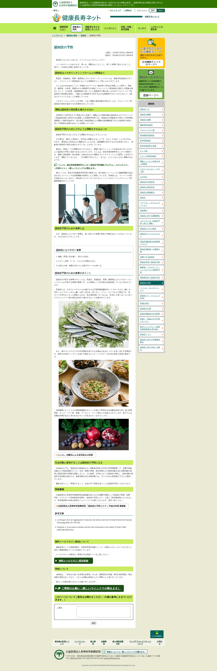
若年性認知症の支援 (148, 146)
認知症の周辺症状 (147, 187)
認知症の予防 (145, 283)
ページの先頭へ (157, 636)
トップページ (55, 28)
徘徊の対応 (144, 303)
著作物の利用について (62, 643)
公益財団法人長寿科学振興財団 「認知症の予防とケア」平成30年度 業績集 (91, 506)
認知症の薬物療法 (147, 192)
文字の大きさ (142, 11)
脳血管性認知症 (146, 125)
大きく (161, 10)
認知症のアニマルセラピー (150, 235)
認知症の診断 (145, 120)
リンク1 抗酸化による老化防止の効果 (75, 455)
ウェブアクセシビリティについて (140, 643)
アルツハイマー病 (147, 130)
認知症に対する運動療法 (150, 216)
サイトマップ (115, 10)
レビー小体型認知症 (148, 156)
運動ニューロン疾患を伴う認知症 (150, 162)
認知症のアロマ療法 (148, 229)
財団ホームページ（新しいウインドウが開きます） (126, 652)
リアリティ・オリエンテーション (150, 204)
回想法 (142, 198)
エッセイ (142, 28)
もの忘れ (143, 177)
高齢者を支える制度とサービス (92, 28)
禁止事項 (93, 643)
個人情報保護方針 (117, 643)
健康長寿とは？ (64, 28)
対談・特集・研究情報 (127, 28)
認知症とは (144, 109)
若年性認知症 (145, 141)
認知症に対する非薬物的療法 (150, 341)
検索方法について (152, 17)
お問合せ (128, 10)
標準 (153, 10)
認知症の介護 (145, 309)
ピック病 (143, 151)
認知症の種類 (145, 114)
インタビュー (110, 28)
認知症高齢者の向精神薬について (150, 243)
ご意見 (59, 608)
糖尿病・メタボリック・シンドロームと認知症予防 (150, 269)
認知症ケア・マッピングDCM (150, 297)
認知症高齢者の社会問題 (150, 314)
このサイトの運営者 (157, 28)
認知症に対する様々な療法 (150, 348)
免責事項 (104, 643)
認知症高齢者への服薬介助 (150, 250)
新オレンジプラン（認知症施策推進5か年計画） (150, 328)
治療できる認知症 (147, 257)
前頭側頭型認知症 (147, 135)
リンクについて (79, 643)
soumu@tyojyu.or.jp (112, 658)
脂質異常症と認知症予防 (150, 278)
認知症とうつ (145, 334)
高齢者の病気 (77, 28)
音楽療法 (143, 211)
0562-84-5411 (75, 658)
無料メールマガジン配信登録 (73, 560)
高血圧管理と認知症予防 (150, 262)
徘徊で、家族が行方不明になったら (150, 320)
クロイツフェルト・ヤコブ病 (150, 170)
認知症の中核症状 (147, 182)
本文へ (56, 10)
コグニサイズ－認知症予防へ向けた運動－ (150, 222)
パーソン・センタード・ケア (150, 289)
